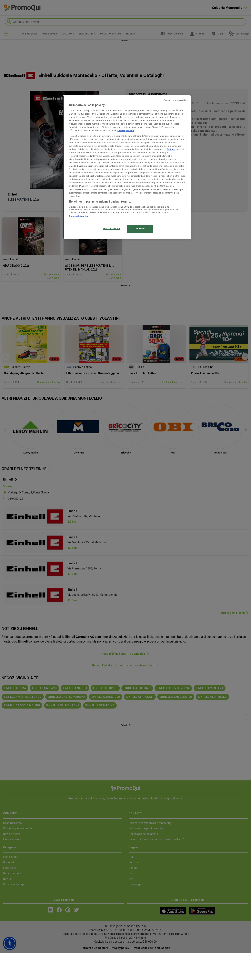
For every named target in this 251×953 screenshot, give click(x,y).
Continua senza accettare (176, 100)
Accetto (140, 228)
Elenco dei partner (79, 216)
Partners (171, 149)
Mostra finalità (111, 228)
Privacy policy (126, 130)
